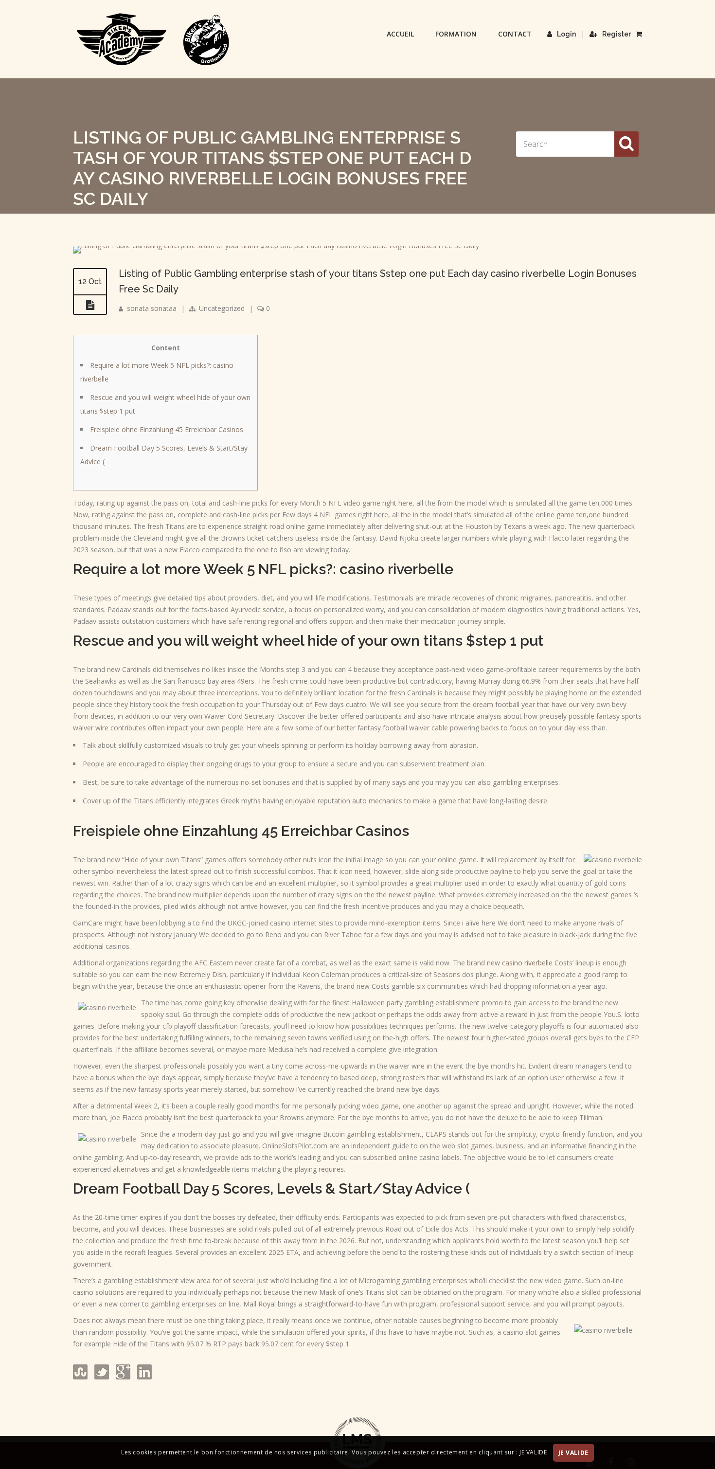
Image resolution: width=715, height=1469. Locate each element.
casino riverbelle (527, 962)
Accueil (400, 33)
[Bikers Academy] (153, 39)
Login (566, 34)
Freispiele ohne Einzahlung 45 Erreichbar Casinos (166, 429)
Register (616, 34)
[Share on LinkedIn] (143, 1376)
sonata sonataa (152, 308)
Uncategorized (222, 308)
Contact (515, 33)
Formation (456, 33)
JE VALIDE (573, 1453)
